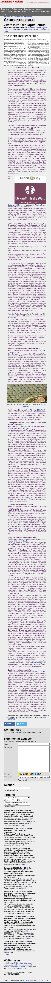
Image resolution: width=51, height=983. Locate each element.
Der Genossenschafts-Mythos (36, 28)
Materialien (45, 12)
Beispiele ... (27, 406)
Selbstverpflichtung (14, 205)
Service (3, 14)
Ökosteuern (44, 30)
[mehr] (23, 825)
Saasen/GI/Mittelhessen (30, 12)
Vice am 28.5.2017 (38, 672)
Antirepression (17, 9)
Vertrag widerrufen (26, 982)
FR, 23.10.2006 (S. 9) (37, 410)
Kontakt (27, 980)
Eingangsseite (28, 16)
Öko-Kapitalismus (16, 16)
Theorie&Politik (6, 12)
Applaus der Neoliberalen (13, 30)
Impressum (33, 980)
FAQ (39, 980)
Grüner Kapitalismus (31, 30)
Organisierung (29, 9)
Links (6, 31)
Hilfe (16, 790)
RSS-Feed (45, 980)
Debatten (17, 12)
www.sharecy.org (36, 663)
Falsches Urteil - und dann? (22, 426)
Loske (17, 138)
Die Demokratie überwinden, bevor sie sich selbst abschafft (19, 966)
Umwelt (38, 9)
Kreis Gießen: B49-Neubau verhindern (17, 963)
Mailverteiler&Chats (19, 968)
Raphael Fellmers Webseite (18, 541)
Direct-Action (5, 9)
